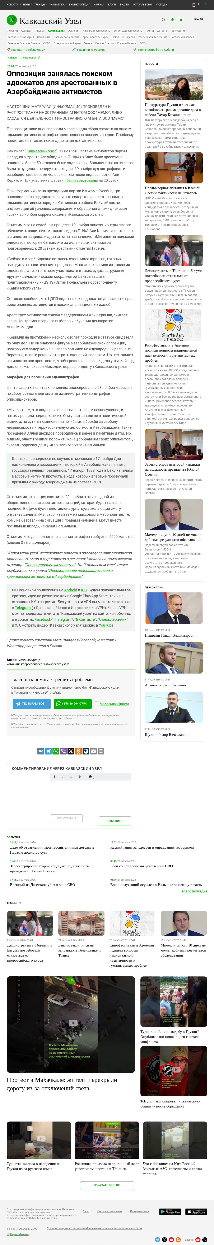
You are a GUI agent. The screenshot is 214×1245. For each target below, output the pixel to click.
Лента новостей (31, 57)
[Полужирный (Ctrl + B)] (54, 776)
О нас (86, 1211)
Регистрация (66, 818)
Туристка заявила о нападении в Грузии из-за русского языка (33, 1166)
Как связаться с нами (109, 1211)
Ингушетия (179, 30)
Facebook (43, 619)
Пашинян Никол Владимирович (170, 635)
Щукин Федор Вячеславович (168, 734)
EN (205, 4)
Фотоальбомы (143, 4)
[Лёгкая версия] (193, 5)
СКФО (46, 43)
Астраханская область (96, 30)
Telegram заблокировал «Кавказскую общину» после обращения (170, 1103)
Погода (161, 4)
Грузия (149, 30)
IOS (84, 590)
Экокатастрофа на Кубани (155, 49)
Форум (98, 4)
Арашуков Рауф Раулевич (165, 684)
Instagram (62, 619)
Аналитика (57, 4)
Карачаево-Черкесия (66, 37)
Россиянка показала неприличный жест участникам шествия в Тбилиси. (107, 1166)
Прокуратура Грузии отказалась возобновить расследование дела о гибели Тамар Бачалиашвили (173, 109)
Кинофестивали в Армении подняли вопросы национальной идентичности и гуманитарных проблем (171, 353)
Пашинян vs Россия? (90, 49)
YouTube (106, 625)
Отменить (115, 821)
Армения (73, 30)
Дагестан (163, 30)
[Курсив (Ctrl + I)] (63, 776)
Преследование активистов (49, 564)
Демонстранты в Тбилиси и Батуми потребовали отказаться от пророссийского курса (173, 275)
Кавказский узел (41, 151)
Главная (12, 57)
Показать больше (107, 1185)
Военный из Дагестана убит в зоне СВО (42, 884)
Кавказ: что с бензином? (28, 49)
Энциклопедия (79, 4)
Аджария (26, 30)
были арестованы (82, 180)
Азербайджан (56, 30)
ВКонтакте (85, 619)
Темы (26, 4)
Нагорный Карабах (123, 37)
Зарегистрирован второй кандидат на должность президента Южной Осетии (172, 469)
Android (70, 590)
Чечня (88, 43)
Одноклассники (112, 619)
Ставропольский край (67, 43)
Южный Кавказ (126, 43)
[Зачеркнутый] (79, 776)
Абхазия (13, 30)
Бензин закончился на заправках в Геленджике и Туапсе (79, 950)
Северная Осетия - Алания (24, 43)
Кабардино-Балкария (21, 37)
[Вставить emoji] (90, 776)
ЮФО (142, 43)
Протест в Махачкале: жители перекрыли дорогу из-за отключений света (62, 1083)
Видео (124, 4)
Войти (198, 19)
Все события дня (194, 891)
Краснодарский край (95, 37)
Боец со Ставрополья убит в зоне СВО (141, 865)
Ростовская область (183, 37)
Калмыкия (43, 37)
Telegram (23, 607)
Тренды (39, 4)
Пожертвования (139, 1211)
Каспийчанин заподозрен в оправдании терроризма (152, 847)
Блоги (111, 4)
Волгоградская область (127, 30)
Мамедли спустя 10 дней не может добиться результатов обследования (173, 537)
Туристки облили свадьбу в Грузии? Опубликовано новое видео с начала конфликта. (169, 1036)
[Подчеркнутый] (71, 776)
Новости (13, 4)
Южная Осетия (104, 43)
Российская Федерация (152, 37)
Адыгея (40, 30)
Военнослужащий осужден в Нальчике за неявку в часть (156, 884)
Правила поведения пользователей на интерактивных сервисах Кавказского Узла (94, 1228)
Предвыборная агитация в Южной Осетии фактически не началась (172, 190)
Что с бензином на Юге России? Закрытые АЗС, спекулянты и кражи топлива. (172, 1168)
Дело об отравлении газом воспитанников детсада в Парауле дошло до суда (52, 850)
